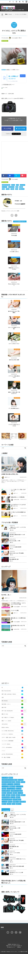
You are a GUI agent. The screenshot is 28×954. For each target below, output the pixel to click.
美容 (13, 795)
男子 (23, 782)
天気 (9, 803)
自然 (18, 797)
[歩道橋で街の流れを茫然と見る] (13, 465)
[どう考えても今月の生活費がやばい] (5, 514)
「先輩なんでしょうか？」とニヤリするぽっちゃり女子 (18, 528)
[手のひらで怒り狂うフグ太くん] (14, 279)
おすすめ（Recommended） (5, 516)
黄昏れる (12, 786)
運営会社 (19, 947)
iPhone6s (22, 801)
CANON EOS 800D (7, 799)
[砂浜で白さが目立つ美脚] (14, 356)
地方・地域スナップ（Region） (12, 717)
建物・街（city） (12, 714)
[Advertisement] (14, 156)
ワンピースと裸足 (15, 610)
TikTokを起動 (14, 235)
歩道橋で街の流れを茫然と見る (9, 474)
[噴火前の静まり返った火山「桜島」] (5, 628)
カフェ (18, 788)
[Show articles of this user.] (7, 202)
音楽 (12, 697)
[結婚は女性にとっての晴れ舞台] (5, 499)
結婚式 (18, 803)
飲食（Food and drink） (15, 241)
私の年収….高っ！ (6, 594)
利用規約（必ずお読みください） (14, 944)
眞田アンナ (7, 477)
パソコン (10, 784)
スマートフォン (11, 788)
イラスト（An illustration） (12, 747)
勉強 (23, 795)
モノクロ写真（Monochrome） (12, 730)
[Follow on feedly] (20, 932)
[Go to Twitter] (12, 216)
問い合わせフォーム (11, 947)
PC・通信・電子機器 (12, 757)
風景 (4, 803)
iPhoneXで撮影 (17, 799)
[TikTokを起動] (14, 231)
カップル (4, 777)
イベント (3, 501)
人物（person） (17, 300)
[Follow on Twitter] (13, 1)
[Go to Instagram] (16, 216)
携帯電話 (15, 801)
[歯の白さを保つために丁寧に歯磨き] (14, 307)
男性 (10, 801)
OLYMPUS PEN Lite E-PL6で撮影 (9, 779)
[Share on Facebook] (10, 1)
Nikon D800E (6, 790)
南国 (18, 782)
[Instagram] (16, 1)
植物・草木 (12, 707)
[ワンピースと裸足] (5, 613)
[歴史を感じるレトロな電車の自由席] (5, 620)
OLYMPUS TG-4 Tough (16, 790)
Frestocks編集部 (15, 37)
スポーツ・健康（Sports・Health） (12, 737)
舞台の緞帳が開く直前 (14, 559)
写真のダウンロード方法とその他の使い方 (14, 945)
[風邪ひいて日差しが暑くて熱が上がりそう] (14, 388)
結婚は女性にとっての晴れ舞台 (18, 497)
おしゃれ (17, 784)
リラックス (5, 786)
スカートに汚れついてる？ (14, 343)
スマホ (20, 779)
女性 (4, 784)
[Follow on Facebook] (12, 932)
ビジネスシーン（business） (7, 471)
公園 (8, 795)
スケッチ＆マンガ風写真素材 (12, 740)
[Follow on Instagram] (16, 932)
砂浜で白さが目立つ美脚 (14, 359)
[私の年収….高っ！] (13, 589)
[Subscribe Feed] (19, 1)
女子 (13, 797)
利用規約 (3, 69)
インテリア (19, 786)
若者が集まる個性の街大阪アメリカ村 (17, 534)
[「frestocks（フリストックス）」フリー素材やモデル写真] (8, 8)
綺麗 (10, 777)
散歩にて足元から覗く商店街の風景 (17, 866)
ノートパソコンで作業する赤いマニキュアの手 (18, 859)
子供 (4, 788)
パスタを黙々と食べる (14, 251)
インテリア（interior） (12, 744)
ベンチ (4, 801)
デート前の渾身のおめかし (14, 408)
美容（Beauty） (5, 40)
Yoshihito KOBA (16, 499)
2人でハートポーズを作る (15, 852)
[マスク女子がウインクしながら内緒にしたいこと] (5, 507)
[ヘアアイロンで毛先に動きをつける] (14, 372)
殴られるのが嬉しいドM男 (15, 540)
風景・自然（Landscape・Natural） (12, 694)
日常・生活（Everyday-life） (5, 607)
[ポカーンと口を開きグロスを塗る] (14, 323)
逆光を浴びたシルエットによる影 (16, 872)
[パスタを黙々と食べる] (14, 247)
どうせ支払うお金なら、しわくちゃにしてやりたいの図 (18, 603)
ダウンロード (23, 75)
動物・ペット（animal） (12, 720)
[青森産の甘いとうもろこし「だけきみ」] (14, 263)
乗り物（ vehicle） (4, 622)
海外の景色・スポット (12, 704)
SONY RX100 (5, 797)
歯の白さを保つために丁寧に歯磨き (17, 553)
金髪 (18, 795)
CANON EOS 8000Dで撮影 (8, 782)
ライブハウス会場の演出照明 (15, 546)
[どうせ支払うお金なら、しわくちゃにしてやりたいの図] (5, 605)
